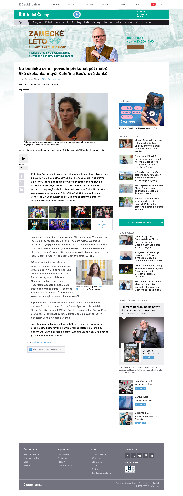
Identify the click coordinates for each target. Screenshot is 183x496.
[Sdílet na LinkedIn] (21, 190)
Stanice (104, 4)
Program (71, 4)
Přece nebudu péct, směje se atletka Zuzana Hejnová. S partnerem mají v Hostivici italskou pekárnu (149, 271)
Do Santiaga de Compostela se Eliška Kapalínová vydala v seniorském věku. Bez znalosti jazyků (147, 242)
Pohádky (125, 112)
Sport (22, 22)
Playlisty (76, 22)
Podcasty (62, 462)
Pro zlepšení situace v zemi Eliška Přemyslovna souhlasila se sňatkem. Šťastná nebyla (149, 189)
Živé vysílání (126, 117)
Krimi (137, 108)
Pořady (49, 22)
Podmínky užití (145, 483)
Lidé (86, 22)
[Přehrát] (23, 158)
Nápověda (96, 458)
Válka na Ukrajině (31, 454)
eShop (27, 465)
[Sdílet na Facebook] (21, 176)
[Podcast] (21, 168)
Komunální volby (31, 458)
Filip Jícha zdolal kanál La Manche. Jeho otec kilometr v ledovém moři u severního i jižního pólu (149, 285)
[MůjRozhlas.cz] (24, 90)
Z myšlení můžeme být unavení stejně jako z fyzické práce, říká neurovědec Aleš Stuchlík (148, 256)
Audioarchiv (142, 14)
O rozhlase (120, 4)
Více (149, 22)
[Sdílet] (25, 168)
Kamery (140, 17)
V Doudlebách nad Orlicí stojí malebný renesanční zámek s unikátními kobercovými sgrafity (148, 176)
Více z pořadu (127, 233)
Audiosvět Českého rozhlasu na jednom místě (138, 128)
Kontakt (128, 22)
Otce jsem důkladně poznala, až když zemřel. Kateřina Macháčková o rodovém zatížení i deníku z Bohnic (148, 161)
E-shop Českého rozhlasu (134, 300)
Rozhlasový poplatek (101, 473)
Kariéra (95, 465)
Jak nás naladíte (112, 22)
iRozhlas (56, 4)
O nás (139, 22)
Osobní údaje (130, 483)
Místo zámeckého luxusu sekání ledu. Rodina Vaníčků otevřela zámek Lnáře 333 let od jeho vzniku (148, 146)
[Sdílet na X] (21, 183)
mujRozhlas (88, 4)
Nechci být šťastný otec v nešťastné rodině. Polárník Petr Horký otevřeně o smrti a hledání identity (149, 204)
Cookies (119, 483)
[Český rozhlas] (30, 4)
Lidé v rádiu (97, 462)
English (156, 483)
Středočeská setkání (51, 79)
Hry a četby (125, 108)
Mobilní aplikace (65, 465)
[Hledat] (161, 4)
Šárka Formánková (42, 342)
